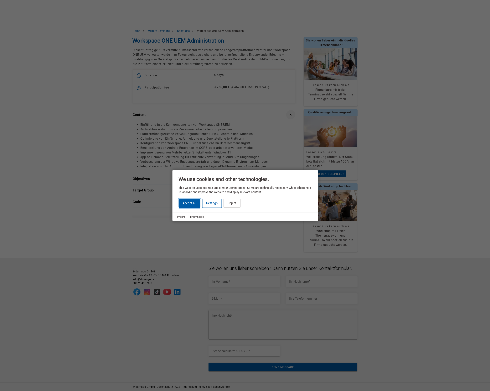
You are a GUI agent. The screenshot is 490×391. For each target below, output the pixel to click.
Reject (232, 203)
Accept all (189, 203)
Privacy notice (196, 216)
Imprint (181, 216)
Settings (212, 203)
